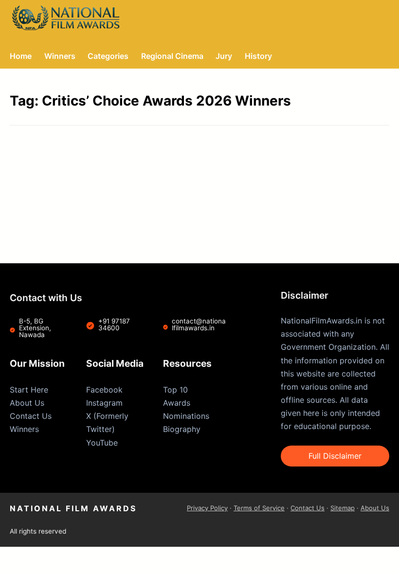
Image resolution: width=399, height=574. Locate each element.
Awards (176, 403)
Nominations (186, 416)
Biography (181, 429)
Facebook (104, 390)
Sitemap (342, 508)
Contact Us (31, 416)
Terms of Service (259, 508)
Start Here (29, 390)
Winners (24, 429)
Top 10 (175, 390)
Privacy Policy (207, 508)
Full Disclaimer (335, 456)
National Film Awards (73, 508)
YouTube (102, 443)
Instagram (104, 403)
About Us (27, 403)
